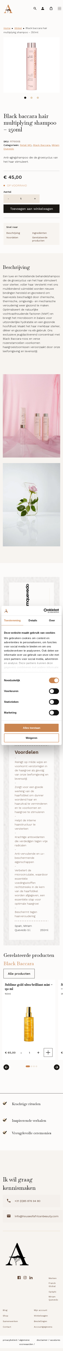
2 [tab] (31, 98)
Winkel (18, 28)
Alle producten (19, 973)
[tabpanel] (31, 65)
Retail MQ (25, 145)
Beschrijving (13, 233)
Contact (7, 1327)
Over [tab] (52, 620)
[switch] (54, 691)
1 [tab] (25, 98)
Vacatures (55, 1340)
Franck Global (52, 1284)
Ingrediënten (39, 233)
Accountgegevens (43, 1327)
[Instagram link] (25, 1289)
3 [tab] (38, 98)
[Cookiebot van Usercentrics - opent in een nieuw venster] (44, 611)
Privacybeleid (10, 1340)
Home (7, 28)
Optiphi (52, 1292)
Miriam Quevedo (53, 1298)
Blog (5, 1310)
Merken (53, 1278)
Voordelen (12, 237)
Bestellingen (40, 1321)
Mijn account (40, 1310)
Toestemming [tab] (12, 620)
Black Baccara (41, 145)
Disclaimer (42, 1340)
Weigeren (31, 737)
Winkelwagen (41, 1316)
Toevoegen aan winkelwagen (31, 209)
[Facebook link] (19, 1289)
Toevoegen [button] (48, 1052)
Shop (5, 1316)
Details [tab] (33, 620)
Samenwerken (10, 1321)
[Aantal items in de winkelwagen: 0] (51, 8)
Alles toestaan (31, 727)
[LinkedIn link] (31, 1289)
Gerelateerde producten (39, 239)
